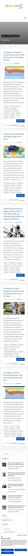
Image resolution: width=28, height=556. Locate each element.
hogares (7, 349)
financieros (14, 108)
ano (18, 426)
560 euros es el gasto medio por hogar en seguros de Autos (13, 136)
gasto (12, 187)
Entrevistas (7, 529)
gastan (6, 187)
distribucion (7, 265)
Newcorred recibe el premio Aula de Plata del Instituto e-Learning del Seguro (16, 486)
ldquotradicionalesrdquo (10, 351)
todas (18, 272)
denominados (14, 344)
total (6, 117)
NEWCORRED (16, 63)
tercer (18, 115)
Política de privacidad (22, 535)
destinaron (20, 183)
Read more (20, 120)
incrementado (8, 110)
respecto (19, 113)
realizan (18, 190)
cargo (6, 344)
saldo (6, 115)
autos (14, 183)
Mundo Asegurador (14, 125)
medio (12, 190)
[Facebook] (21, 13)
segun (6, 356)
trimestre (12, 117)
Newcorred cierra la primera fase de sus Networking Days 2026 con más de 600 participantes (16, 474)
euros (18, 106)
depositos (12, 428)
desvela (21, 344)
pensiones (7, 113)
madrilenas (19, 187)
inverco (21, 431)
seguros (12, 115)
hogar (12, 267)
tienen (13, 272)
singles (12, 356)
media (6, 190)
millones (16, 110)
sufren (18, 356)
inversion (7, 433)
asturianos (7, 183)
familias (7, 108)
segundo (7, 435)
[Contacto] (26, 13)
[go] (24, 454)
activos (6, 106)
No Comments (22, 200)
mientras (21, 351)
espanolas (7, 185)
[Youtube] (23, 13)
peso (13, 113)
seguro (13, 192)
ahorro (12, 106)
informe (13, 349)
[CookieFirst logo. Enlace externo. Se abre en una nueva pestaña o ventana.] (1, 536)
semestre (20, 435)
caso (6, 428)
